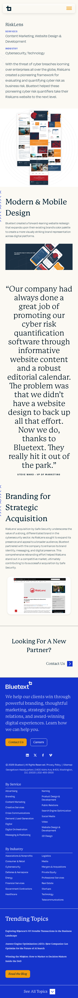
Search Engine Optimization (56, 810)
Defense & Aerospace (16, 872)
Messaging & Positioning (17, 834)
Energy (9, 877)
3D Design (47, 836)
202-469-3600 (45, 772)
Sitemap (67, 764)
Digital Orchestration (16, 829)
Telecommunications (52, 899)
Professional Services (53, 877)
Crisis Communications (17, 813)
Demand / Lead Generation (19, 818)
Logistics (46, 855)
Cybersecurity (12, 866)
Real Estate (47, 883)
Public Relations (50, 805)
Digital (8, 824)
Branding (10, 796)
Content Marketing (15, 801)
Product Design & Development (51, 798)
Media (45, 861)
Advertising (11, 791)
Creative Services (14, 807)
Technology (48, 894)
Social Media (48, 816)
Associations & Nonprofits (18, 855)
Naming (46, 791)
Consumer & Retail (15, 861)
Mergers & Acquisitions (54, 866)
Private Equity (49, 872)
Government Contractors (18, 888)
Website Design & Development (51, 829)
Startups (46, 888)
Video (45, 821)
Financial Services (14, 883)
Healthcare (11, 894)
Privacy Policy (53, 764)
